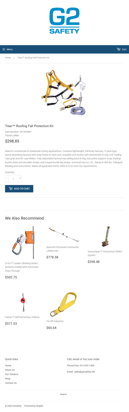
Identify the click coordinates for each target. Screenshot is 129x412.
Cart (123, 49)
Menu (10, 49)
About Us (10, 370)
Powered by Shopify (33, 406)
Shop (7, 378)
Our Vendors (11, 374)
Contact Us (11, 383)
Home (8, 57)
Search (63, 394)
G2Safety (16, 406)
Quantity (9, 172)
